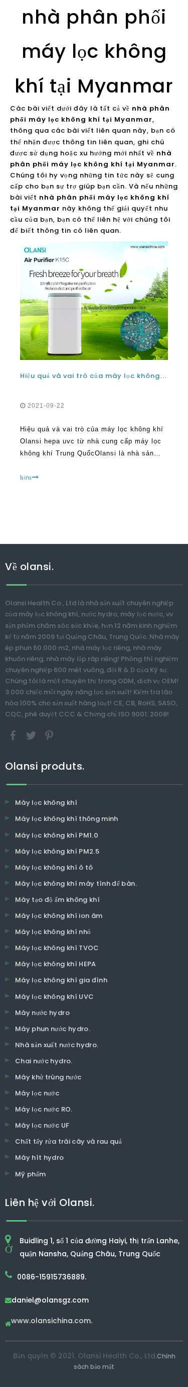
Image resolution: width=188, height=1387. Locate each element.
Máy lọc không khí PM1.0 (56, 835)
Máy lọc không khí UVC (54, 996)
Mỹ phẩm (30, 1174)
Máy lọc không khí (46, 802)
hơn (26, 477)
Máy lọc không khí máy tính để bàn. (76, 883)
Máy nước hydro (42, 1013)
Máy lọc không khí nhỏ (53, 932)
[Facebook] (14, 735)
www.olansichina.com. (51, 1321)
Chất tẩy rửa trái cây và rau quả (68, 1141)
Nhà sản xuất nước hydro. (56, 1045)
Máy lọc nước (37, 1093)
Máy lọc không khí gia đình (61, 980)
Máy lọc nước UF (42, 1125)
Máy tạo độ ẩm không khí (57, 899)
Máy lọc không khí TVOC (57, 948)
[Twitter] (32, 735)
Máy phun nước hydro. (52, 1029)
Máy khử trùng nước (48, 1077)
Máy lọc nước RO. (44, 1109)
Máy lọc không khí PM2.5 (57, 851)
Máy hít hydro (39, 1157)
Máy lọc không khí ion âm (58, 915)
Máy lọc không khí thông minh (66, 818)
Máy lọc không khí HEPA (55, 964)
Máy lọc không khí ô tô (54, 867)
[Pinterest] (49, 735)
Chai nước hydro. (44, 1061)
